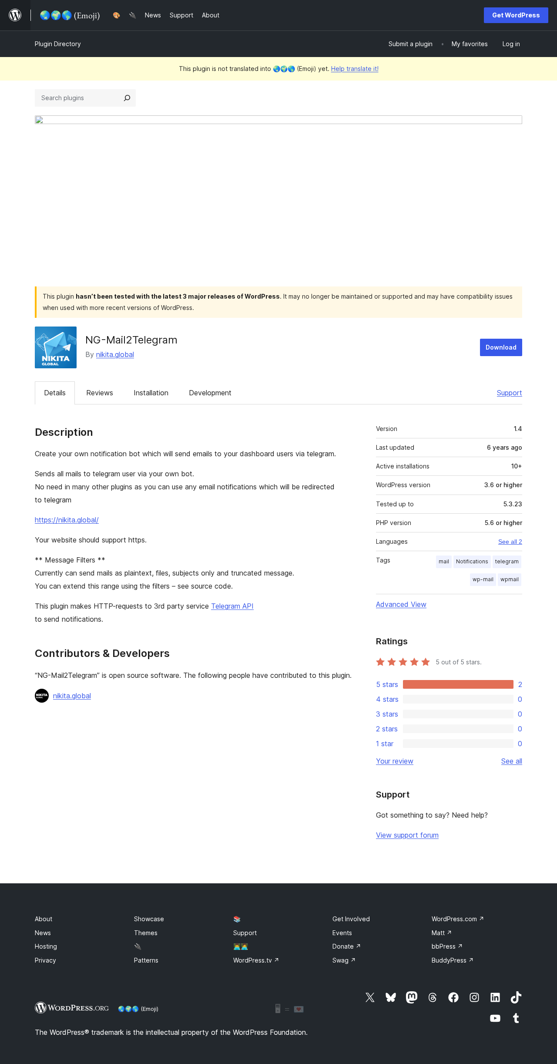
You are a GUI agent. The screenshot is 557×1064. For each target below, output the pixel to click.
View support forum (407, 835)
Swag (344, 960)
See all (511, 761)
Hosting (46, 946)
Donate (346, 946)
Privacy (45, 960)
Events (342, 932)
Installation (151, 392)
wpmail (509, 579)
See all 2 (510, 541)
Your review (394, 761)
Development (210, 392)
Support (509, 392)
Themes (146, 932)
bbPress (447, 946)
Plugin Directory (58, 43)
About (43, 919)
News (43, 932)
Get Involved (351, 919)
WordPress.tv (256, 960)
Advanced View (401, 604)
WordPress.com (458, 919)
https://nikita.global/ (67, 519)
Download (501, 347)
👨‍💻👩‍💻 (240, 946)
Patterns (146, 960)
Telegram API (232, 606)
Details (55, 392)
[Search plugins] (127, 98)
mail (444, 561)
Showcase (149, 919)
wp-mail (483, 579)
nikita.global (115, 354)
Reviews (99, 392)
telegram (507, 561)
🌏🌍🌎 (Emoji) (138, 1008)
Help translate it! (355, 68)
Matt (442, 932)
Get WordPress (516, 15)
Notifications (472, 561)
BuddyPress (453, 960)
